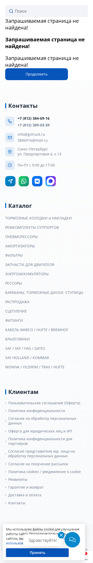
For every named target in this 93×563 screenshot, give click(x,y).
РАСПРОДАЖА (17, 302)
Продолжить (37, 74)
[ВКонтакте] (37, 181)
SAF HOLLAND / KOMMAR (27, 357)
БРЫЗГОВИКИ (17, 339)
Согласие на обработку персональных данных (42, 420)
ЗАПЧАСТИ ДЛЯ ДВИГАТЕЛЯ (29, 264)
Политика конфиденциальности (36, 410)
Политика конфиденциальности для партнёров (40, 441)
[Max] (50, 181)
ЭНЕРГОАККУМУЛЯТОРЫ (27, 274)
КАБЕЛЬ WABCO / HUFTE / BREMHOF (36, 330)
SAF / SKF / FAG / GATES (25, 348)
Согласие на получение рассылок (38, 464)
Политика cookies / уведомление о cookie (44, 471)
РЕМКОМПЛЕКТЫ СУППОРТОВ (32, 227)
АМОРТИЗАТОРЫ (20, 246)
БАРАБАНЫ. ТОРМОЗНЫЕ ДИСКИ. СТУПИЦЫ (44, 292)
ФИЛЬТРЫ (14, 255)
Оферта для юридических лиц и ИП (40, 431)
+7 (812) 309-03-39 (34, 125)
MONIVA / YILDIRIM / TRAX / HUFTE (35, 367)
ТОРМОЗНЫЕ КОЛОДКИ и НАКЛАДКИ (38, 218)
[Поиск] (11, 11)
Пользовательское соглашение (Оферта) (44, 403)
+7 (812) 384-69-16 (34, 118)
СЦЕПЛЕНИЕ (16, 311)
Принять (37, 552)
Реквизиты (17, 479)
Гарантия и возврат (26, 487)
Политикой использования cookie (37, 540)
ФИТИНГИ (14, 320)
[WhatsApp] (24, 181)
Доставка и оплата (24, 495)
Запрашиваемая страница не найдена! (42, 24)
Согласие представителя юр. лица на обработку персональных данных (41, 453)
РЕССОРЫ (13, 283)
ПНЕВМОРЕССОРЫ (21, 236)
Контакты (16, 503)
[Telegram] (10, 181)
